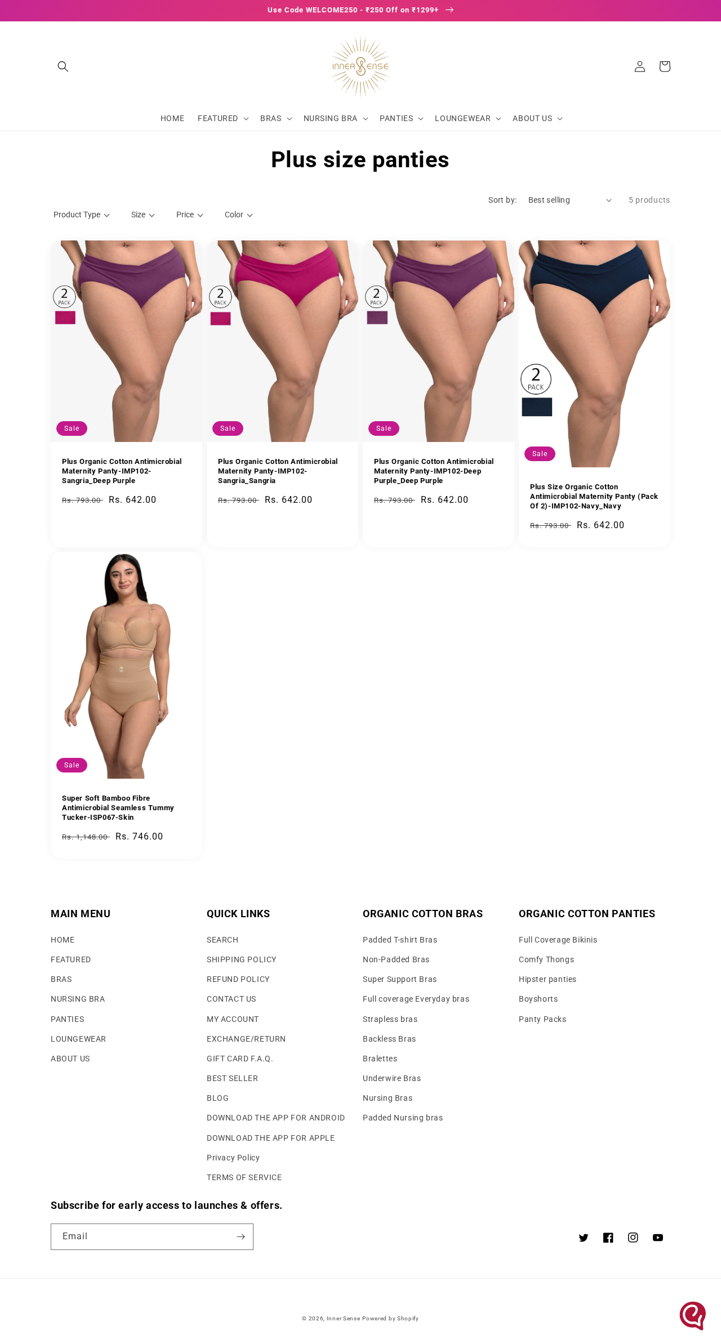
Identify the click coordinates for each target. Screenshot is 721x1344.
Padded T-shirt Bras (400, 939)
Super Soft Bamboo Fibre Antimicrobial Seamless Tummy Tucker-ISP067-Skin (118, 807)
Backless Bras (389, 1038)
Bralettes (380, 1058)
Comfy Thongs (546, 959)
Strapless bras (390, 1019)
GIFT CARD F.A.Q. (240, 1058)
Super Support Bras (400, 979)
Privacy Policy (233, 1157)
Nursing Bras (387, 1097)
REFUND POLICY (238, 979)
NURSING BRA (78, 998)
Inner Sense (343, 1318)
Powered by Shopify (390, 1318)
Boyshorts (538, 998)
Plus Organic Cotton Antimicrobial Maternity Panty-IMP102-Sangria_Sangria (278, 471)
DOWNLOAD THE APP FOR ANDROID (276, 1117)
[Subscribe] (240, 1237)
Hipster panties (548, 979)
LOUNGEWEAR (78, 1038)
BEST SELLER (233, 1078)
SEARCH (223, 939)
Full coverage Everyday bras (416, 998)
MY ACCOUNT (233, 1019)
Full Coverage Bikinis (558, 939)
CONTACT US (231, 998)
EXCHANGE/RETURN (246, 1038)
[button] (63, 66)
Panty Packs (543, 1019)
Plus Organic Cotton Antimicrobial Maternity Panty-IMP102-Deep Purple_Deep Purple (434, 471)
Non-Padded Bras (396, 959)
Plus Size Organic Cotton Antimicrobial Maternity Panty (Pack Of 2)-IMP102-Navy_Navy (594, 496)
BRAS (61, 979)
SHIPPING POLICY (242, 959)
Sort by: (502, 199)
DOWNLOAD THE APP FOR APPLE (271, 1137)
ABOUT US (70, 1058)
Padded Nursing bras (403, 1117)
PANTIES (67, 1019)
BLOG (218, 1097)
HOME (62, 939)
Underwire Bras (392, 1078)
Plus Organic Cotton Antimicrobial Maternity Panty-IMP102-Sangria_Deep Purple (122, 471)
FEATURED (71, 959)
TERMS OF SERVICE (244, 1177)
